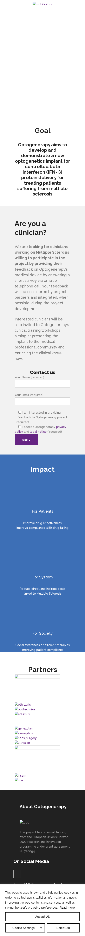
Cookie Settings (23, 928)
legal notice (38, 431)
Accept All (42, 916)
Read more (67, 907)
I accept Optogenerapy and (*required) (40, 429)
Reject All (63, 928)
